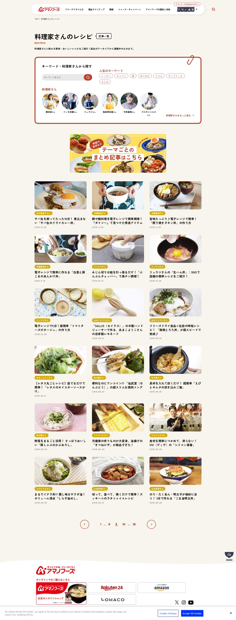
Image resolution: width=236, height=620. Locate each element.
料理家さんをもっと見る (178, 115)
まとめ (105, 81)
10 (124, 524)
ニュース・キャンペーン (129, 9)
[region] (118, 613)
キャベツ (121, 76)
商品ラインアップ (96, 9)
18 (134, 524)
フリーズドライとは (74, 9)
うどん (159, 76)
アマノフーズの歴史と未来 (158, 9)
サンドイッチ (175, 76)
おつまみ (145, 76)
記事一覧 (104, 36)
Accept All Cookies (192, 613)
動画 (111, 9)
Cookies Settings (168, 613)
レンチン (106, 76)
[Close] (230, 612)
